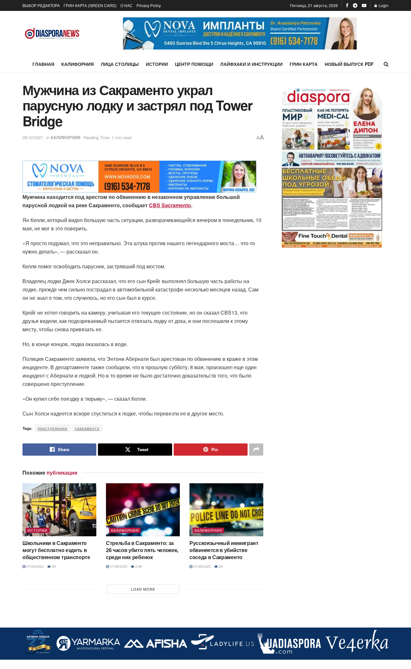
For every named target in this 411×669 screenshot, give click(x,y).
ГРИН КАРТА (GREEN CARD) (90, 5)
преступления (52, 428)
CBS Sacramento (170, 205)
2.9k (138, 566)
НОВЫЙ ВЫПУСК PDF (349, 64)
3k (53, 566)
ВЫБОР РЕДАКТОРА (41, 5)
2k (220, 566)
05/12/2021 (32, 137)
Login (383, 5)
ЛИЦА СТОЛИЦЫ (120, 64)
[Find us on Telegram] (355, 5)
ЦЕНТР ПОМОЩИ (194, 64)
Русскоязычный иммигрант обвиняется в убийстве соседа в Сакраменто (223, 550)
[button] (240, 33)
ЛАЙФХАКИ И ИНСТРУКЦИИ (251, 64)
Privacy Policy (148, 5)
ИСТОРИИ (157, 64)
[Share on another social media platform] (256, 449)
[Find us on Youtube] (364, 5)
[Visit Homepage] (52, 33)
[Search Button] (386, 64)
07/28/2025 (201, 566)
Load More (143, 589)
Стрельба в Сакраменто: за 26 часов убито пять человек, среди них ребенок (142, 550)
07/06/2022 (34, 566)
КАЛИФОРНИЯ (77, 64)
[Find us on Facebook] (347, 5)
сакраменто (87, 428)
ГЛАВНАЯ (43, 64)
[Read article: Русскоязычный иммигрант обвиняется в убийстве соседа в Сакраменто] (226, 509)
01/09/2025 (118, 566)
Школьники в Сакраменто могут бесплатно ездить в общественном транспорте (56, 550)
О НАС (126, 5)
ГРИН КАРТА (304, 64)
